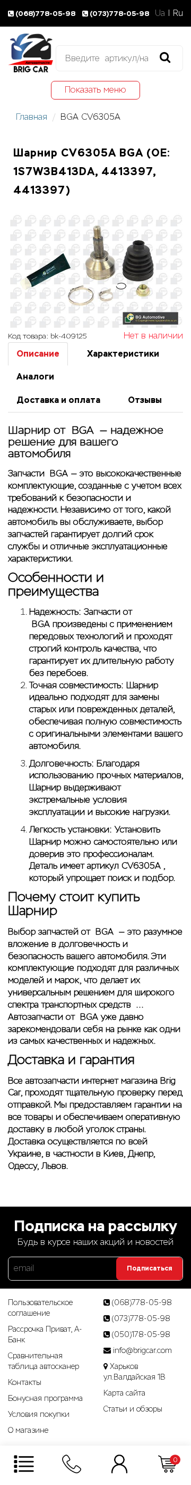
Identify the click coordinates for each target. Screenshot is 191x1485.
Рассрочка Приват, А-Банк (45, 1334)
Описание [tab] (37, 353)
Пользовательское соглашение (40, 1307)
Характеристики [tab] (123, 353)
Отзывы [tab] (145, 400)
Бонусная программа (45, 1398)
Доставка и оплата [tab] (58, 400)
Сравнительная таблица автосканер (43, 1361)
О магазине (28, 1430)
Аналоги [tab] (35, 376)
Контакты (24, 1382)
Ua (160, 13)
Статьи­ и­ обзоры (132, 1409)
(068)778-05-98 (46, 13)
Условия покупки (39, 1414)
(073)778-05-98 (119, 13)
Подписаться (149, 1268)
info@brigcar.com (142, 1350)
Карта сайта (124, 1393)
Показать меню (95, 90)
